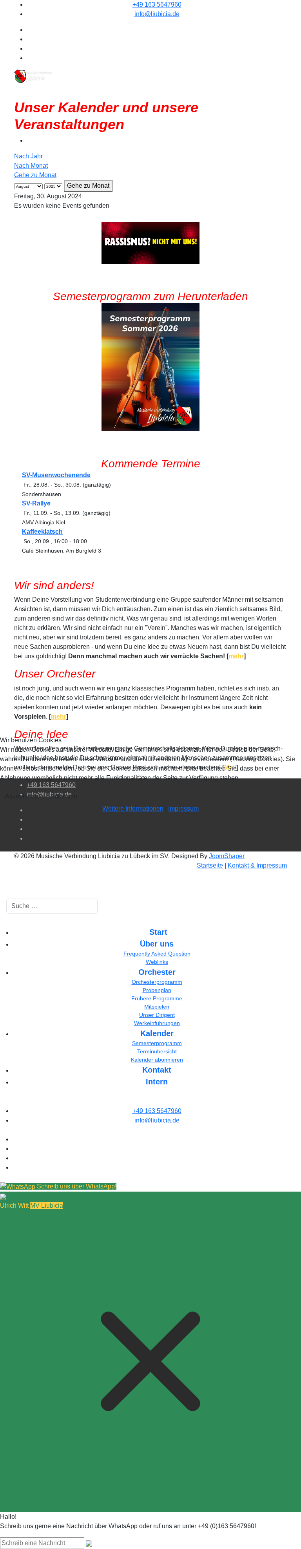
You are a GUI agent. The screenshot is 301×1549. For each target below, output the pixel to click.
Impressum (183, 808)
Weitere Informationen (132, 808)
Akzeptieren (21, 796)
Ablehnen (63, 796)
